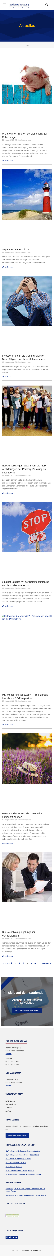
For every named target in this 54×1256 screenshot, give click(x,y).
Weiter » (46, 963)
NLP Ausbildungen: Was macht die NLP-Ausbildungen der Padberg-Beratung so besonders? (24, 469)
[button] (7, 1237)
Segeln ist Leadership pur (16, 249)
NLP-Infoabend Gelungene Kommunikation (23, 1151)
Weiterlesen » (7, 161)
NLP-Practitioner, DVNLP (16, 1163)
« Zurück (7, 963)
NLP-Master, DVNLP (14, 1167)
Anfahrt (8, 1054)
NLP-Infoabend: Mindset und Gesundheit (22, 1155)
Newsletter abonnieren (17, 1135)
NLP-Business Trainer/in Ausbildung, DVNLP (24, 1174)
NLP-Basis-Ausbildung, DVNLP (18, 1159)
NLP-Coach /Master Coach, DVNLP (20, 1170)
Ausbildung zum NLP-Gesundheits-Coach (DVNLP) (26, 1195)
